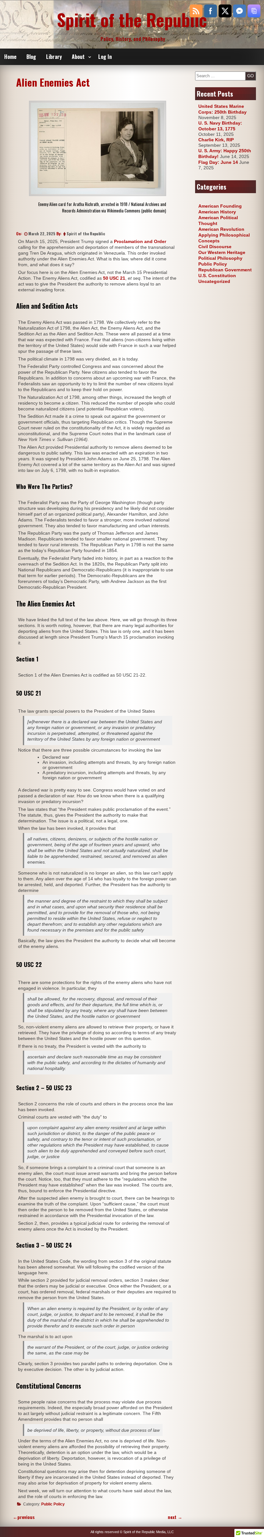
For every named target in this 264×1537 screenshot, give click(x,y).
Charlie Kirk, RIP (216, 139)
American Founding (220, 206)
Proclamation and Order (140, 241)
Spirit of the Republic (132, 19)
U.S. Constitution (217, 275)
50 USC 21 (114, 278)
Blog (31, 57)
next (175, 1517)
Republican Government (225, 269)
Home (10, 57)
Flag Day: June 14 (218, 162)
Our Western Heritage (221, 252)
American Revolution (221, 229)
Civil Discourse (214, 246)
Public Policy (53, 1504)
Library (54, 57)
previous (24, 1517)
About (78, 57)
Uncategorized (214, 281)
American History (217, 211)
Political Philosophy (220, 258)
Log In (105, 57)
